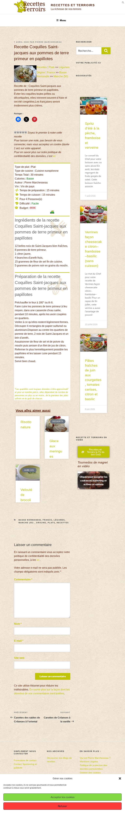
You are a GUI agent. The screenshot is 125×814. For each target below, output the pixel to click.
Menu (63, 20)
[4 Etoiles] (23, 132)
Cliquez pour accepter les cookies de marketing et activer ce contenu (93, 480)
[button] (120, 778)
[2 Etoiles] (18, 132)
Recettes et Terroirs (73, 5)
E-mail (18, 640)
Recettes (41, 67)
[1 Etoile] (15, 132)
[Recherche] (106, 50)
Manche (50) (61, 76)
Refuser (62, 806)
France (51, 72)
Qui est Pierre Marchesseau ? (95, 758)
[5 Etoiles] (25, 132)
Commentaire (23, 579)
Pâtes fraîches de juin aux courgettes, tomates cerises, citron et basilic (93, 380)
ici (54, 156)
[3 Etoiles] (20, 132)
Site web (19, 658)
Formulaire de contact (25, 760)
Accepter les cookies (63, 797)
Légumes (64, 67)
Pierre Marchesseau (48, 42)
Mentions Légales (89, 761)
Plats (52, 67)
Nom (17, 623)
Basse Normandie (30, 520)
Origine (40, 72)
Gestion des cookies (90, 772)
